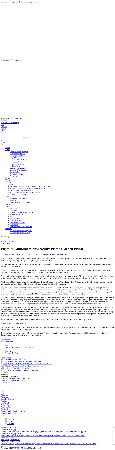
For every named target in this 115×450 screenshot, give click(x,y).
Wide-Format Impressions (56, 432)
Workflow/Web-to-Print (18, 160)
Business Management (18, 168)
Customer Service (7, 407)
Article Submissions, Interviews (21, 227)
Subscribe (8, 229)
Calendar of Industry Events (20, 202)
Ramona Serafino (11, 353)
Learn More (5, 382)
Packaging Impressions (39, 432)
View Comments (7, 341)
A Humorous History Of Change (21, 212)
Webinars (13, 200)
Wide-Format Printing (17, 154)
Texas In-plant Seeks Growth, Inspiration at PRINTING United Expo (27, 364)
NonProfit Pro (15, 440)
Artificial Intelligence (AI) (19, 152)
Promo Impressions (73, 432)
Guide (3, 391)
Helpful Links (15, 219)
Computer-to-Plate (16, 174)
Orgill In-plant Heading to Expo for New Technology (22, 361)
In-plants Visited (15, 221)
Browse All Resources (18, 194)
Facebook (11, 419)
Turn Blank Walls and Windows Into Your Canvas (21, 370)
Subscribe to (13, 411)
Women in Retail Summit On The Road (55, 444)
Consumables (14, 176)
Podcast (8, 204)
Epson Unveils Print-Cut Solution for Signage (17, 378)
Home (7, 148)
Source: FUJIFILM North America (13, 323)
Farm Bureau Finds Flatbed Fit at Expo (17, 368)
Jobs (2, 125)
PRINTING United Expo (10, 123)
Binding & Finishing (17, 156)
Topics (7, 150)
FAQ (2, 131)
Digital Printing (15, 158)
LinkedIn (10, 424)
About (7, 206)
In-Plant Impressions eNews (20, 233)
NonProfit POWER (77, 444)
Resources (9, 184)
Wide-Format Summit (38, 436)
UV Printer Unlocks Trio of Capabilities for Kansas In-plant (24, 366)
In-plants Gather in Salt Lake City (13, 380)
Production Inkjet (16, 162)
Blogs (7, 178)
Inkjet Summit (6, 436)
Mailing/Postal (15, 166)
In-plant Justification (17, 164)
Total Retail (5, 440)
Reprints (4, 401)
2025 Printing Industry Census (20, 190)
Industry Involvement (17, 223)
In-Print (8, 182)
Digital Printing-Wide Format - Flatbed (19, 347)
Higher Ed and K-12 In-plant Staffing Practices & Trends (30, 186)
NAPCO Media (20, 448)
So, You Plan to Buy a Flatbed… (14, 359)
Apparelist (83, 432)
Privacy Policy (6, 405)
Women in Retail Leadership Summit (28, 444)
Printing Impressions (8, 432)
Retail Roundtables (7, 444)
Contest (3, 129)
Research (4, 127)
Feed (2, 415)
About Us (13, 208)
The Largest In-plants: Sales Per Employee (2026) (27, 188)
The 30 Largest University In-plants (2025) (25, 192)
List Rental (14, 225)
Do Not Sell (5, 409)
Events (7, 196)
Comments (63, 254)
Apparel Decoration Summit (56, 436)
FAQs (12, 217)
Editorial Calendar (16, 214)
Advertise (4, 133)
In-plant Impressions (23, 432)
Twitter (10, 421)
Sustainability (14, 172)
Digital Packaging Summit (20, 436)
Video (7, 180)
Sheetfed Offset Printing (18, 170)
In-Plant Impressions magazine (21, 231)
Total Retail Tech (90, 444)
